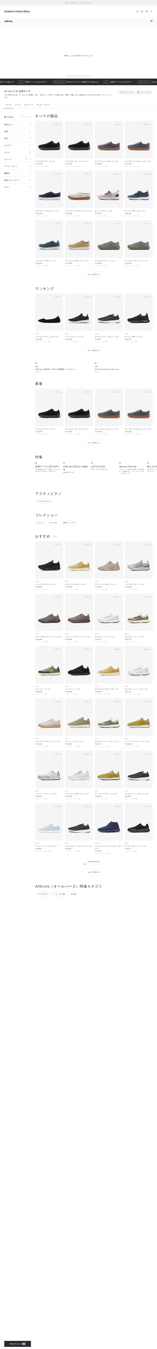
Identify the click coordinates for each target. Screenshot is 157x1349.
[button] (5, 52)
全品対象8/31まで (78, 55)
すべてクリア (26, 117)
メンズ (18, 105)
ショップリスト (145, 92)
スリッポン (53, 522)
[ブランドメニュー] (151, 21)
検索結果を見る (17, 1344)
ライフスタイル (43, 501)
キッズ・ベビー (43, 105)
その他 (73, 894)
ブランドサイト (127, 92)
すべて (9, 105)
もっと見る (92, 872)
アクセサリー (43, 894)
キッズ (40, 522)
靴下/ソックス (69, 522)
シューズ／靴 (59, 894)
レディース (28, 105)
